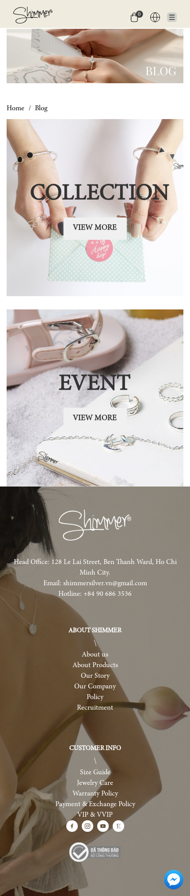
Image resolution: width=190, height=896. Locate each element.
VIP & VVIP (95, 815)
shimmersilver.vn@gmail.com (105, 583)
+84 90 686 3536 (108, 594)
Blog (41, 108)
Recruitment (95, 707)
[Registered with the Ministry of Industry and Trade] (95, 852)
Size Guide (95, 772)
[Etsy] (118, 826)
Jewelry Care (95, 783)
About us (95, 654)
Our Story (95, 676)
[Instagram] (87, 826)
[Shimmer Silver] (95, 525)
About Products (95, 665)
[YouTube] (103, 826)
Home (15, 108)
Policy (95, 697)
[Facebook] (72, 826)
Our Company (95, 686)
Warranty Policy (95, 793)
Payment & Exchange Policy (95, 804)
